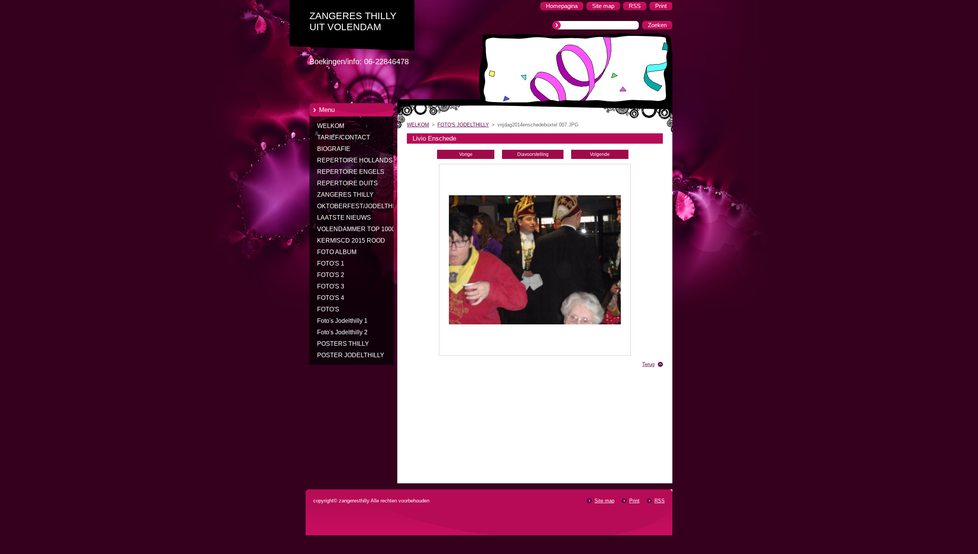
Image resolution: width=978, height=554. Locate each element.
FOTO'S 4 (330, 298)
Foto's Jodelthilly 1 (342, 320)
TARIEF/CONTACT (343, 137)
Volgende (600, 154)
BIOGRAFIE (333, 149)
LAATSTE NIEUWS (344, 217)
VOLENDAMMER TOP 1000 (356, 229)
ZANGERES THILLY (345, 194)
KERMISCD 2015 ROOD (351, 240)
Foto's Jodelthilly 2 (342, 332)
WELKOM (330, 126)
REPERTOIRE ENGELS (350, 171)
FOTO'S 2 (330, 275)
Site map (604, 501)
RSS (659, 501)
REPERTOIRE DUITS (347, 183)
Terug (648, 364)
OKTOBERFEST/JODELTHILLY (361, 206)
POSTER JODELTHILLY (350, 355)
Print (634, 501)
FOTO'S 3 (330, 286)
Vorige (466, 154)
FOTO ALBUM (336, 252)
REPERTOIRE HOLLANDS (355, 160)
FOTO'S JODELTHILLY (463, 125)
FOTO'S (328, 309)
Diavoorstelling (533, 154)
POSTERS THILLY (343, 343)
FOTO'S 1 (330, 263)
